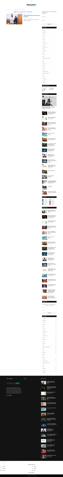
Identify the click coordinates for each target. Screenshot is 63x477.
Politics (44, 67)
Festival (44, 45)
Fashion (44, 39)
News (49, 350)
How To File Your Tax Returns (51, 134)
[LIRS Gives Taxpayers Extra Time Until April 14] (44, 118)
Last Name (43, 20)
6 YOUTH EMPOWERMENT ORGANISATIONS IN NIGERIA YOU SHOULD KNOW (52, 182)
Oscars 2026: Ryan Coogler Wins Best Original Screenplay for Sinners (52, 144)
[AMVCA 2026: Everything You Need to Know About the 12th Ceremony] (44, 113)
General (44, 48)
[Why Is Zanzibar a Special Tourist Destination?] (44, 275)
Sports (49, 366)
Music (43, 60)
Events (43, 37)
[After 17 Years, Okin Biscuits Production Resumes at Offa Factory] (44, 297)
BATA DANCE (50, 186)
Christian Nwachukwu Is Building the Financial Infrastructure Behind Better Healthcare (51, 291)
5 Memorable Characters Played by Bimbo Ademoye (52, 280)
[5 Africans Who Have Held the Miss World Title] (44, 286)
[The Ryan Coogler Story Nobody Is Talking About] (44, 140)
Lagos (43, 56)
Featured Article (45, 43)
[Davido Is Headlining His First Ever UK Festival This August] (44, 129)
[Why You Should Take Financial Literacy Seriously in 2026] (44, 161)
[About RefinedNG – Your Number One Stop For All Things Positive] (44, 166)
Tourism (44, 80)
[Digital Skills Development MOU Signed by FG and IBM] (14, 19)
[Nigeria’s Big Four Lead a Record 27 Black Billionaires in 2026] (44, 124)
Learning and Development (46, 58)
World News (44, 82)
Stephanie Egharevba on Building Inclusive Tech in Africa (48, 107)
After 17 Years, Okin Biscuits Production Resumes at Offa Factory (52, 297)
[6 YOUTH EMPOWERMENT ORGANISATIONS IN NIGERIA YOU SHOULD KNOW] (44, 182)
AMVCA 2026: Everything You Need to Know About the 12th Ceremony (52, 113)
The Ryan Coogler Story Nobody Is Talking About (52, 139)
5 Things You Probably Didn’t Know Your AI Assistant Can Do (51, 150)
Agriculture (49, 318)
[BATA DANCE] (44, 187)
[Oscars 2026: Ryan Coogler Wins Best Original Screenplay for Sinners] (44, 145)
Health (43, 52)
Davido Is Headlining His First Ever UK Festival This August (52, 128)
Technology (49, 368)
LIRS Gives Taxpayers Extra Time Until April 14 (52, 118)
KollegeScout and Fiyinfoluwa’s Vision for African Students (51, 155)
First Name (43, 16)
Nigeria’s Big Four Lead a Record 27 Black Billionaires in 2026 (52, 123)
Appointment (49, 320)
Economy (44, 35)
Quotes (44, 69)
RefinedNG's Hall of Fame (46, 73)
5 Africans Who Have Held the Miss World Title (52, 285)
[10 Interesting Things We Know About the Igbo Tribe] (44, 193)
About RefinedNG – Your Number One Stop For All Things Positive (52, 166)
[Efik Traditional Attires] (44, 172)
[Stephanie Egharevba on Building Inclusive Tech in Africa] (49, 101)
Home (7, 9)
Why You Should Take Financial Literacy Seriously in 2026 (52, 160)
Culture (44, 33)
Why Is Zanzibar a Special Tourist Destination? (52, 274)
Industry (44, 54)
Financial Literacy (49, 335)
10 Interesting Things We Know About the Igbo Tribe (52, 192)
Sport (43, 75)
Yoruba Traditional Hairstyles (51, 176)
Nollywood (44, 63)
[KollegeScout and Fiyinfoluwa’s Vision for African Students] (44, 155)
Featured (44, 41)
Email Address (44, 13)
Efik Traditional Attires (51, 170)
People (44, 65)
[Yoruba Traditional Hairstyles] (44, 177)
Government (44, 50)
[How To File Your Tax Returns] (44, 134)
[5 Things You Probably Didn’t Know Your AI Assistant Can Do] (44, 150)
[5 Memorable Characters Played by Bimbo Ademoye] (44, 280)
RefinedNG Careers (45, 71)
